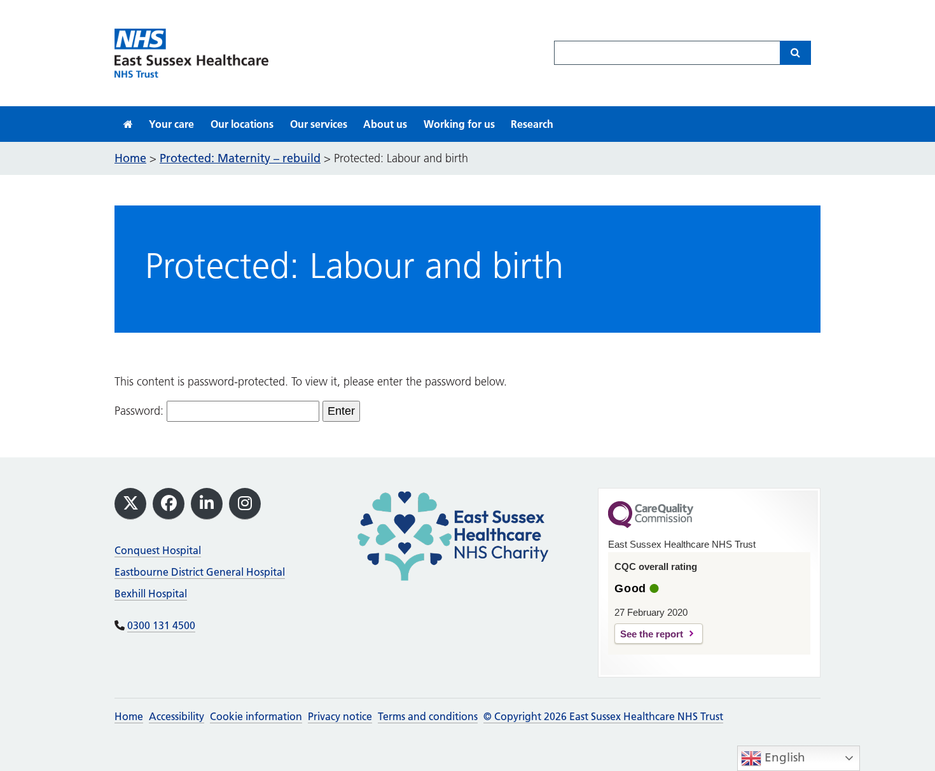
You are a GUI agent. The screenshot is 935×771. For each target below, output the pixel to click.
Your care (171, 124)
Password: (140, 411)
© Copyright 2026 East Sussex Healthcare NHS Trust (603, 716)
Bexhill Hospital (150, 593)
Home (128, 716)
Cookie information (256, 716)
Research (532, 124)
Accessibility (176, 716)
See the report (651, 634)
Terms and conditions (428, 716)
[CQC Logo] (650, 525)
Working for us (459, 124)
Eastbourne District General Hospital (199, 572)
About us (385, 124)
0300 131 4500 (161, 625)
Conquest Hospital (157, 550)
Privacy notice (340, 716)
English (783, 757)
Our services (318, 124)
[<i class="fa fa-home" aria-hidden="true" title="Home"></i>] (128, 124)
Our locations (242, 124)
